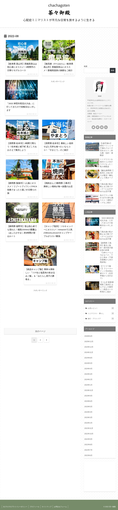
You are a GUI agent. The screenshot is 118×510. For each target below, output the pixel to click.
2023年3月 (88, 417)
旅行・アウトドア (101, 319)
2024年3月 (88, 374)
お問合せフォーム (60, 507)
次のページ (40, 331)
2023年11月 (88, 390)
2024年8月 (88, 358)
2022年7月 (88, 450)
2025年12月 (88, 341)
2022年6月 (88, 455)
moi (99, 96)
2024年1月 (88, 385)
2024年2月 (88, 379)
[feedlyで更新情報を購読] (102, 127)
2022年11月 (88, 428)
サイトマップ (47, 507)
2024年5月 (88, 363)
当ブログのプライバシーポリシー (15, 507)
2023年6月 (88, 401)
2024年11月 (88, 352)
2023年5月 (88, 407)
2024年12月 (88, 347)
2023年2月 (88, 423)
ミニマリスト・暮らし (101, 313)
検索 (85, 66)
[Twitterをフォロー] (97, 127)
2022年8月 (88, 445)
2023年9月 (88, 396)
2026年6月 (88, 336)
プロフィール (34, 507)
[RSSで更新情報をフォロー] (106, 127)
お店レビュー (101, 308)
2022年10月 (88, 434)
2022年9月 (88, 439)
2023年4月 (88, 412)
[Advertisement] (58, 97)
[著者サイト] (93, 127)
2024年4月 (88, 369)
